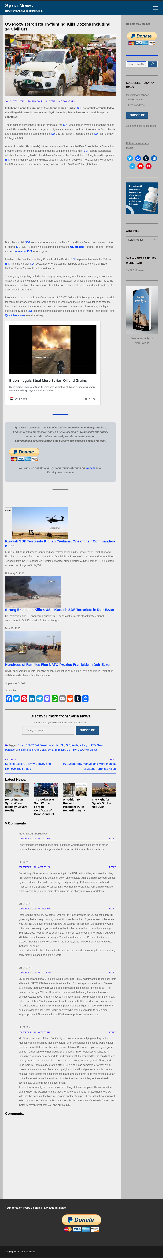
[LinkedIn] (32, 698)
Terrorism (60, 749)
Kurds (74, 745)
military (83, 745)
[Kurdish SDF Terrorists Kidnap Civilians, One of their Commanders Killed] (60, 523)
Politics (21, 749)
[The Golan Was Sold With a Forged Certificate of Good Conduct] (46, 790)
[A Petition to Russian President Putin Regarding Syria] (75, 790)
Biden (21, 745)
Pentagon (10, 749)
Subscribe (87, 730)
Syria (52, 101)
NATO (92, 745)
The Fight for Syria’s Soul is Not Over (101, 803)
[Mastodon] (47, 698)
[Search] (152, 64)
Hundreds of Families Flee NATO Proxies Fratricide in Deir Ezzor (58, 665)
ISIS (7, 159)
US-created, (77, 247)
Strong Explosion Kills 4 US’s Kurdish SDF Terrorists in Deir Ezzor (59, 610)
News (100, 745)
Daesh (43, 745)
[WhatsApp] (55, 698)
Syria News (19, 5)
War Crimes (91, 749)
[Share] (85, 698)
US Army (71, 749)
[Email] (62, 698)
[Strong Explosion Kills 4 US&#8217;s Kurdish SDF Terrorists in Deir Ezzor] (60, 592)
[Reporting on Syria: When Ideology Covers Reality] (17, 790)
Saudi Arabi (33, 749)
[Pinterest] (24, 698)
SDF (79, 108)
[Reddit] (70, 698)
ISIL (62, 745)
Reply (112, 839)
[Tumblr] (78, 698)
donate (90, 468)
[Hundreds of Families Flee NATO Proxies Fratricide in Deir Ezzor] (60, 647)
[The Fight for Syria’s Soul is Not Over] (104, 790)
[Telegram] (39, 698)
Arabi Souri (36, 101)
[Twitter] (16, 698)
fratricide (53, 745)
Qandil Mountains (15, 315)
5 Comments (67, 101)
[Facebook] (9, 698)
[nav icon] (155, 8)
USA (80, 749)
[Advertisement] (60, 203)
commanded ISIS (21, 251)
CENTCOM (32, 745)
